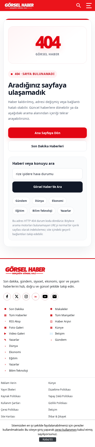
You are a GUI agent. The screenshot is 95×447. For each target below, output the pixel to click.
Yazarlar (66, 211)
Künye (52, 383)
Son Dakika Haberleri (47, 146)
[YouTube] (45, 296)
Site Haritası (8, 416)
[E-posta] (54, 296)
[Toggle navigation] (89, 5)
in (35, 296)
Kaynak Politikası (11, 396)
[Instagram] (26, 296)
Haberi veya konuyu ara (33, 163)
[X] (16, 296)
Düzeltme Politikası (59, 389)
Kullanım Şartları (10, 403)
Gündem (21, 201)
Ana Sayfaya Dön (47, 133)
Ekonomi (57, 201)
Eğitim (19, 211)
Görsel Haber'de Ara (47, 187)
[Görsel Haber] (18, 5)
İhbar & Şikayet (57, 416)
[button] (79, 5)
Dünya (39, 201)
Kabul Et (48, 439)
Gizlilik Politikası (57, 403)
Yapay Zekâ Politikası (60, 396)
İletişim (52, 409)
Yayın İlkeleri (8, 389)
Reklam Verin (8, 383)
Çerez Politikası (10, 409)
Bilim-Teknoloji (42, 211)
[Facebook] (7, 296)
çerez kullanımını (66, 430)
